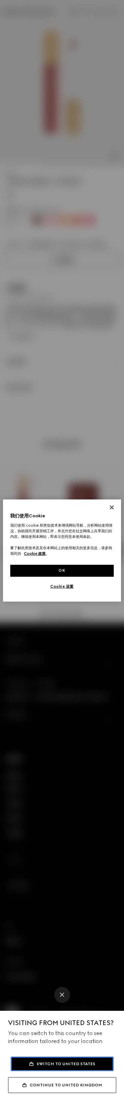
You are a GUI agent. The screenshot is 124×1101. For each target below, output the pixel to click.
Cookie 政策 (35, 553)
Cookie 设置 (62, 586)
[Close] (62, 995)
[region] (62, 550)
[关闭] (111, 507)
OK (62, 570)
